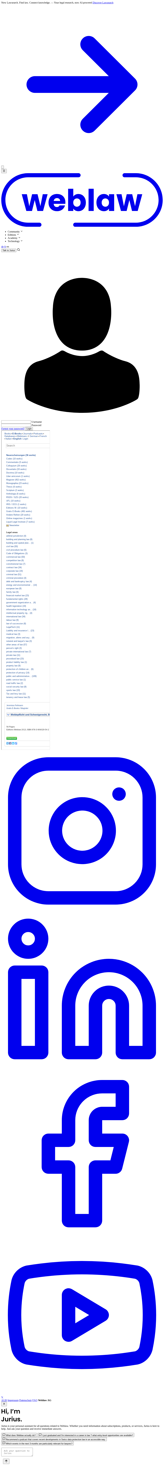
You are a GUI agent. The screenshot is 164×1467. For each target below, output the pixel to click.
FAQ (34, 1400)
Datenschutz (25, 1400)
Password (36, 425)
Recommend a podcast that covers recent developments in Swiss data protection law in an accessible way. (55, 1439)
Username (37, 421)
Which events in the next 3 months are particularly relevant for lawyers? (38, 1443)
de (2, 246)
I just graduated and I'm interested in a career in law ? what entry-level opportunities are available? (87, 1435)
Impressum (13, 1400)
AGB (4, 1400)
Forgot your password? (13, 428)
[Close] (2, 167)
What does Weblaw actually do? (20, 1435)
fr (5, 246)
